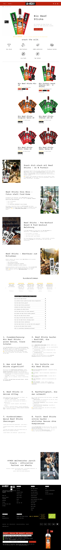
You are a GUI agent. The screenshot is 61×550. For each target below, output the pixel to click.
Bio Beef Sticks (34, 488)
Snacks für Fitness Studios (22, 516)
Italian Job (19, 493)
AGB (7, 524)
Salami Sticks (34, 490)
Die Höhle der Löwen (6, 504)
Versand (27, 524)
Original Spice (20, 492)
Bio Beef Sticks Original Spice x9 (26, 117)
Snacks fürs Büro (20, 518)
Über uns (4, 495)
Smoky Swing (19, 497)
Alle (17, 501)
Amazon (3, 516)
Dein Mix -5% (19, 502)
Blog (32, 509)
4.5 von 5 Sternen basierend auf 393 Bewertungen (36, 36)
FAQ (46, 488)
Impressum (4, 524)
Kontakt (46, 492)
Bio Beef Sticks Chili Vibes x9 (25, 148)
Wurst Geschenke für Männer (36, 499)
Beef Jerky (33, 506)
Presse (3, 502)
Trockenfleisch (34, 497)
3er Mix (18, 490)
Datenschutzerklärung (20, 524)
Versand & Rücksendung (49, 490)
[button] (53, 4)
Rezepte (32, 508)
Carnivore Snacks (34, 493)
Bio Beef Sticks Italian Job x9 (46, 117)
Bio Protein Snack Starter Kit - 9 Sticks (47, 85)
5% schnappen (32, 541)
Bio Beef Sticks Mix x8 (27, 84)
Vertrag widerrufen (49, 493)
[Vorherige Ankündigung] (2, 1)
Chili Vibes (19, 495)
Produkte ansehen (38, 29)
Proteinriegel (34, 501)
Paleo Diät (33, 504)
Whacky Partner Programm (5, 498)
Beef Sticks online (46, 429)
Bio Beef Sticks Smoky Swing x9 (46, 148)
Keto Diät (33, 502)
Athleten (4, 500)
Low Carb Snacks (34, 492)
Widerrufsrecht (12, 524)
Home (3, 6)
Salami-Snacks (34, 495)
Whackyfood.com (5, 518)
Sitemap (3, 505)
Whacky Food (6, 526)
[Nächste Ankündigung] (59, 1)
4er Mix (18, 488)
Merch (18, 499)
